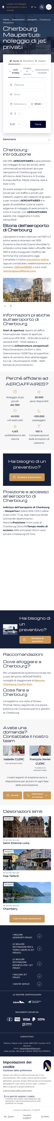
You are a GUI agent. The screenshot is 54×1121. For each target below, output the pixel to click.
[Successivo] (11, 306)
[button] (27, 477)
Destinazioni (18, 19)
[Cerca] (41, 7)
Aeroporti (32, 19)
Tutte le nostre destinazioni (27, 918)
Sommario (9, 139)
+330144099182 (23, 267)
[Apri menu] (49, 7)
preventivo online (37, 259)
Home (6, 19)
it (32, 7)
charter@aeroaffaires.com (19, 271)
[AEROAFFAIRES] (3, 7)
